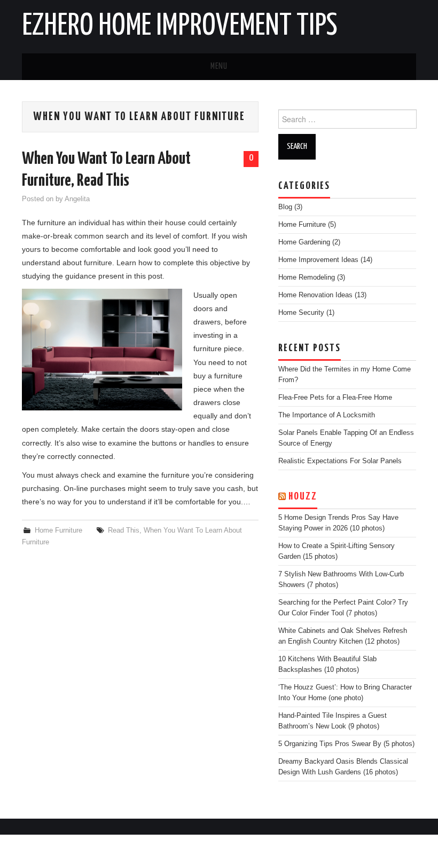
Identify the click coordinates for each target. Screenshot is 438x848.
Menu (219, 66)
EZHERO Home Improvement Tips (180, 26)
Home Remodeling (306, 277)
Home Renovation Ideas (315, 295)
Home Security (301, 312)
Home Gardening (304, 242)
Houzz (302, 497)
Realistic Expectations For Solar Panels (340, 461)
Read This (123, 530)
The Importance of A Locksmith (326, 415)
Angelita (77, 199)
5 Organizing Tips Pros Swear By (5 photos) (346, 744)
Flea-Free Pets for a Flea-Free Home (335, 397)
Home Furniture (58, 530)
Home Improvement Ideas (318, 260)
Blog (285, 207)
